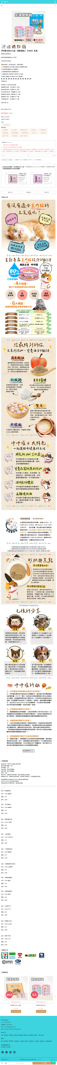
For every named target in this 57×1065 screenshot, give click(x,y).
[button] (53, 178)
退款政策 (11, 1035)
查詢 (2, 1035)
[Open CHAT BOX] (53, 1061)
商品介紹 (10, 192)
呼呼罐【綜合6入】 (41, 1005)
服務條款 (21, 1035)
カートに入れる (20, 1063)
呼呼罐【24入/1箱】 (16, 1005)
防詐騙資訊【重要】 (33, 1035)
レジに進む (44, 1063)
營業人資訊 (41, 1035)
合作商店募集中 (48, 1041)
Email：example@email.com (8, 1027)
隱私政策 (16, 1035)
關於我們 (6, 1041)
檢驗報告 (42, 1041)
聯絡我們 (26, 1035)
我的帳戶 (6, 1035)
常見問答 (37, 1041)
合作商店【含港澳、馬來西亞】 (27, 1041)
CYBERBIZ (39, 1059)
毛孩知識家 (16, 1041)
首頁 (2, 1041)
